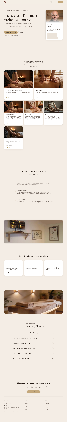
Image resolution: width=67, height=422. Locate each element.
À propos (36, 1)
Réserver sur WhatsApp (11, 32)
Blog (45, 1)
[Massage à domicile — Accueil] (5, 2)
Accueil (26, 402)
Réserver (60, 1)
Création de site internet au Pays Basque (24, 418)
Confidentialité (47, 403)
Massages (23, 1)
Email (16, 410)
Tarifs (28, 1)
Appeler (21, 32)
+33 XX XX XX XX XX (9, 410)
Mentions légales (48, 402)
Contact (41, 1)
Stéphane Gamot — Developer (12, 418)
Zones (32, 1)
